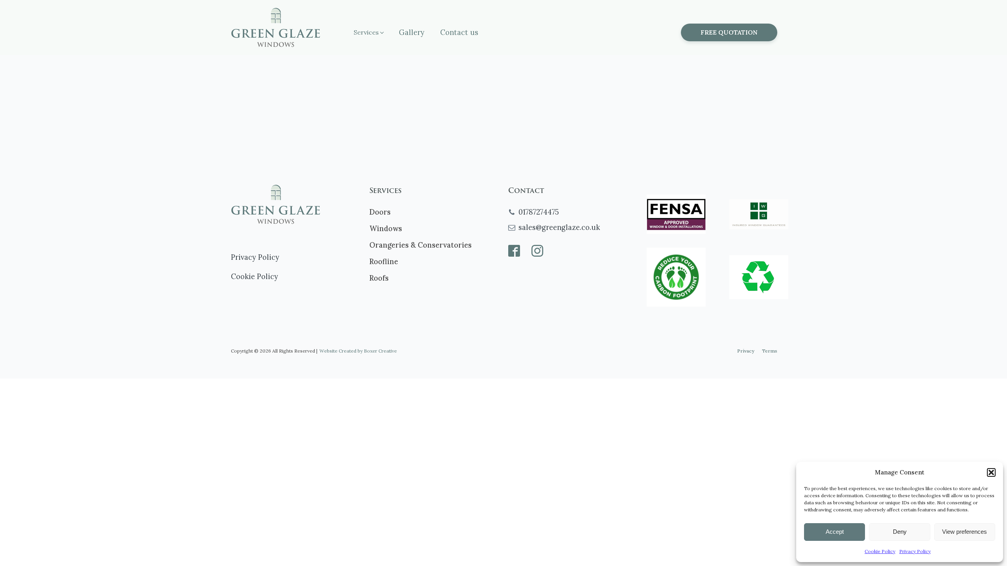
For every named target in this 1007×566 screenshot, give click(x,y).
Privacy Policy (915, 551)
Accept (835, 531)
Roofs (379, 278)
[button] (991, 472)
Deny (900, 531)
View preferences (964, 531)
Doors (380, 212)
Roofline (383, 261)
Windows (385, 228)
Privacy (745, 351)
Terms (769, 351)
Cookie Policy (880, 551)
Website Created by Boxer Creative (358, 351)
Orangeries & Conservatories (420, 245)
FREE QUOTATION (729, 32)
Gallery (411, 32)
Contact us (459, 32)
